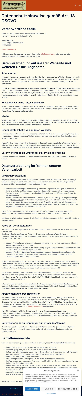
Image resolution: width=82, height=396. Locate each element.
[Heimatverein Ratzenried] (14, 5)
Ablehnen (49, 389)
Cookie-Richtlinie (51, 393)
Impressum (14, 389)
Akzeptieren (33, 389)
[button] (78, 371)
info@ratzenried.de (9, 49)
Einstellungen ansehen (68, 389)
